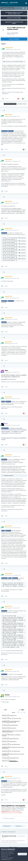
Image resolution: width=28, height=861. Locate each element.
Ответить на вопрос (14, 39)
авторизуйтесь (20, 808)
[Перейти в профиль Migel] (2, 371)
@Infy (3, 401)
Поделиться (7, 826)
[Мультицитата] (3, 99)
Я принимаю (23, 854)
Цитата (7, 98)
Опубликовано (13, 49)
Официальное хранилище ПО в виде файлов (14, 22)
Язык (10, 847)
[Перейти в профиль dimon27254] (3, 48)
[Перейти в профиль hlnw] (2, 424)
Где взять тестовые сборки (14, 17)
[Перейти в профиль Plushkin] (2, 695)
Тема (15, 847)
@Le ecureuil (4, 131)
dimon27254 (15, 33)
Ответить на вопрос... (9, 818)
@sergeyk (4, 322)
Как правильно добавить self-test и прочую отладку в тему (14, 13)
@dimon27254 (5, 428)
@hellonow (10, 131)
